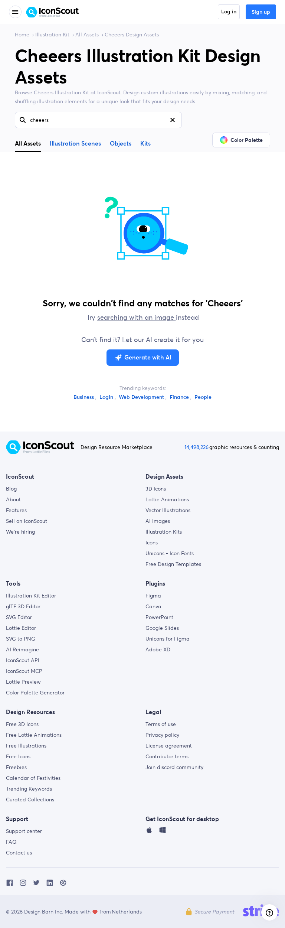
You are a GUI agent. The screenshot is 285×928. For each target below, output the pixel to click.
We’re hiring (20, 531)
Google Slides (162, 628)
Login (107, 397)
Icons (151, 542)
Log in (228, 11)
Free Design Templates (173, 564)
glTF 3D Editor (23, 606)
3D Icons (155, 488)
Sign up (261, 12)
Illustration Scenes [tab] (75, 144)
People (203, 397)
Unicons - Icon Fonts (169, 553)
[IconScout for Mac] (149, 831)
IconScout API (22, 660)
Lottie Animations (167, 499)
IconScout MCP (24, 671)
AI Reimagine (22, 649)
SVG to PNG (20, 638)
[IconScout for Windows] (162, 831)
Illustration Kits (163, 531)
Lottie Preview (23, 681)
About (13, 499)
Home (22, 34)
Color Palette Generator (35, 692)
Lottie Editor (21, 628)
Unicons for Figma (167, 638)
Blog (11, 488)
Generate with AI (147, 358)
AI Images (157, 521)
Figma (153, 595)
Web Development (142, 397)
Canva (153, 606)
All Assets (87, 34)
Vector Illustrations (167, 510)
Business (84, 397)
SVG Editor (19, 617)
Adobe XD (157, 649)
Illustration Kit (52, 34)
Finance (180, 397)
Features (16, 510)
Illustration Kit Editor (31, 595)
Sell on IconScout (26, 521)
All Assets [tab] (28, 143)
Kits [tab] (145, 144)
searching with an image (136, 317)
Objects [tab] (120, 144)
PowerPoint (159, 617)
